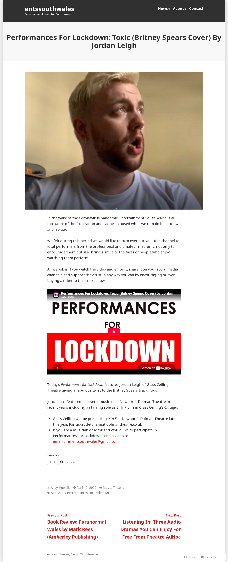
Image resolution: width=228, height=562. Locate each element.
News (163, 8)
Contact (196, 8)
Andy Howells (60, 487)
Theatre (119, 487)
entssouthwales (49, 9)
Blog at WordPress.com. (86, 554)
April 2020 (58, 493)
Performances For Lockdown (88, 493)
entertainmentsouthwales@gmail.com (86, 441)
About (178, 8)
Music (107, 487)
